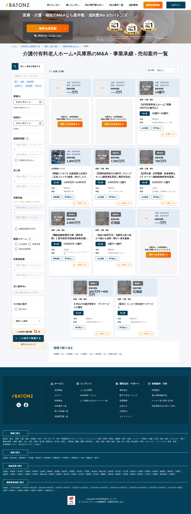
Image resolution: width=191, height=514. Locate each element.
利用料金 (58, 400)
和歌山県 (43, 474)
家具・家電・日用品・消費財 (109, 439)
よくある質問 (86, 390)
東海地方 (47, 458)
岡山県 (66, 474)
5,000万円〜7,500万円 (157, 487)
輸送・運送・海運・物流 (105, 441)
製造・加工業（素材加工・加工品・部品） (50, 441)
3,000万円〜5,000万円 (137, 487)
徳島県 (88, 474)
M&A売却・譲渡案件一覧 (30, 46)
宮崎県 (155, 474)
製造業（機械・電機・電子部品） (81, 441)
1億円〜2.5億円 (9, 490)
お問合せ (123, 411)
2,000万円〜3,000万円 (118, 487)
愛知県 (170, 471)
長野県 (147, 471)
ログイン (58, 395)
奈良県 (34, 474)
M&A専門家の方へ (94, 5)
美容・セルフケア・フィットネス (152, 441)
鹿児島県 (163, 474)
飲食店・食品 (8, 439)
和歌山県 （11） (116, 354)
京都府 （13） (73, 354)
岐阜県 (155, 471)
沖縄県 (171, 474)
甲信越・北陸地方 (35, 458)
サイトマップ (125, 416)
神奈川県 (102, 471)
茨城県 (57, 471)
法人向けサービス (25, 444)
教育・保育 (172, 441)
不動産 (144, 439)
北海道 (5, 458)
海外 (96, 458)
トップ (14, 46)
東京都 (94, 471)
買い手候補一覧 (61, 411)
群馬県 (72, 471)
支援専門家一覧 (61, 416)
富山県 (118, 471)
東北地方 (13, 458)
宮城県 (27, 471)
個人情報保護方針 (159, 395)
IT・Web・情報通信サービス (64, 439)
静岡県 (162, 471)
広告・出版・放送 (161, 439)
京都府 (12, 474)
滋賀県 (5, 474)
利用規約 (156, 390)
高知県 (110, 474)
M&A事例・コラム (88, 395)
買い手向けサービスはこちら (47, 35)
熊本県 (140, 474)
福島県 (49, 471)
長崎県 (132, 474)
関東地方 (22, 458)
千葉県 (86, 471)
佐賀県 (125, 474)
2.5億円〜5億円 (23, 490)
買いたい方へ (72, 5)
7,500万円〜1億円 (175, 487)
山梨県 (140, 471)
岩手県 (20, 471)
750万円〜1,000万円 (80, 487)
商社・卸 (120, 441)
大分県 (147, 474)
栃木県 (64, 471)
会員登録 (58, 390)
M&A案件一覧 (116, 5)
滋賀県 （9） (59, 354)
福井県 (132, 471)
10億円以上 (49, 490)
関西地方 (56, 458)
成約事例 (133, 5)
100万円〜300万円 (29, 487)
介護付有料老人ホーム (70, 46)
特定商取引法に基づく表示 (163, 406)
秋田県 (34, 471)
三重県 (177, 471)
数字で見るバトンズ (128, 395)
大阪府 (20, 474)
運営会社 (123, 390)
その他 (36, 444)
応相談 (5, 487)
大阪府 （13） (87, 354)
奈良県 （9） (101, 354)
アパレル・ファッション (86, 439)
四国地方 (74, 458)
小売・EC (47, 439)
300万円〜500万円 (46, 487)
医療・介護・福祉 (51, 46)
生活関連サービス (9, 444)
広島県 (73, 474)
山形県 (42, 471)
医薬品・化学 (36, 439)
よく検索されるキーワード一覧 (94, 400)
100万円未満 (15, 487)
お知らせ (123, 406)
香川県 (95, 474)
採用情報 (123, 400)
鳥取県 (51, 474)
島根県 (58, 474)
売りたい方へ (53, 5)
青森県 (12, 471)
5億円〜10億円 (36, 490)
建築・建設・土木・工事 (23, 441)
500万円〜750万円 (63, 487)
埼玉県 (79, 471)
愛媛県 (103, 474)
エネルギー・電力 (177, 439)
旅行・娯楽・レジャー (130, 439)
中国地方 (65, 458)
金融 (150, 439)
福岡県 (118, 474)
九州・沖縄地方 (86, 458)
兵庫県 (27, 474)
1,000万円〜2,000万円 (98, 487)
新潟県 (110, 471)
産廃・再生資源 (132, 441)
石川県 (125, 471)
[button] (28, 145)
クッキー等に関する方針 (162, 400)
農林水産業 (7, 441)
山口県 (81, 474)
